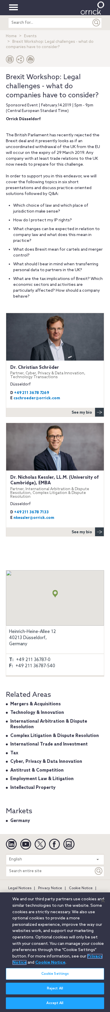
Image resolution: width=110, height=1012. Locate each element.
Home (11, 36)
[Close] (103, 900)
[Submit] (96, 22)
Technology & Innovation (37, 712)
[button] (20, 61)
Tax (14, 753)
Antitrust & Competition (37, 770)
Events (30, 36)
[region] (55, 952)
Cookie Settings (55, 974)
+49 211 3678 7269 (31, 393)
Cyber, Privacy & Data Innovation (46, 761)
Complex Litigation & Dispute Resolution (54, 735)
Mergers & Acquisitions (35, 704)
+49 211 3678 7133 (31, 512)
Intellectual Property (32, 787)
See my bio (82, 412)
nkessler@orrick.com (33, 518)
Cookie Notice (81, 888)
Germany (20, 820)
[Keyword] (99, 871)
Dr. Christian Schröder (47, 372)
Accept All (54, 1003)
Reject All (55, 988)
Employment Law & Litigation (42, 779)
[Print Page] (30, 61)
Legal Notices (19, 888)
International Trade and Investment (49, 744)
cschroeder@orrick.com (36, 398)
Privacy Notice (50, 888)
